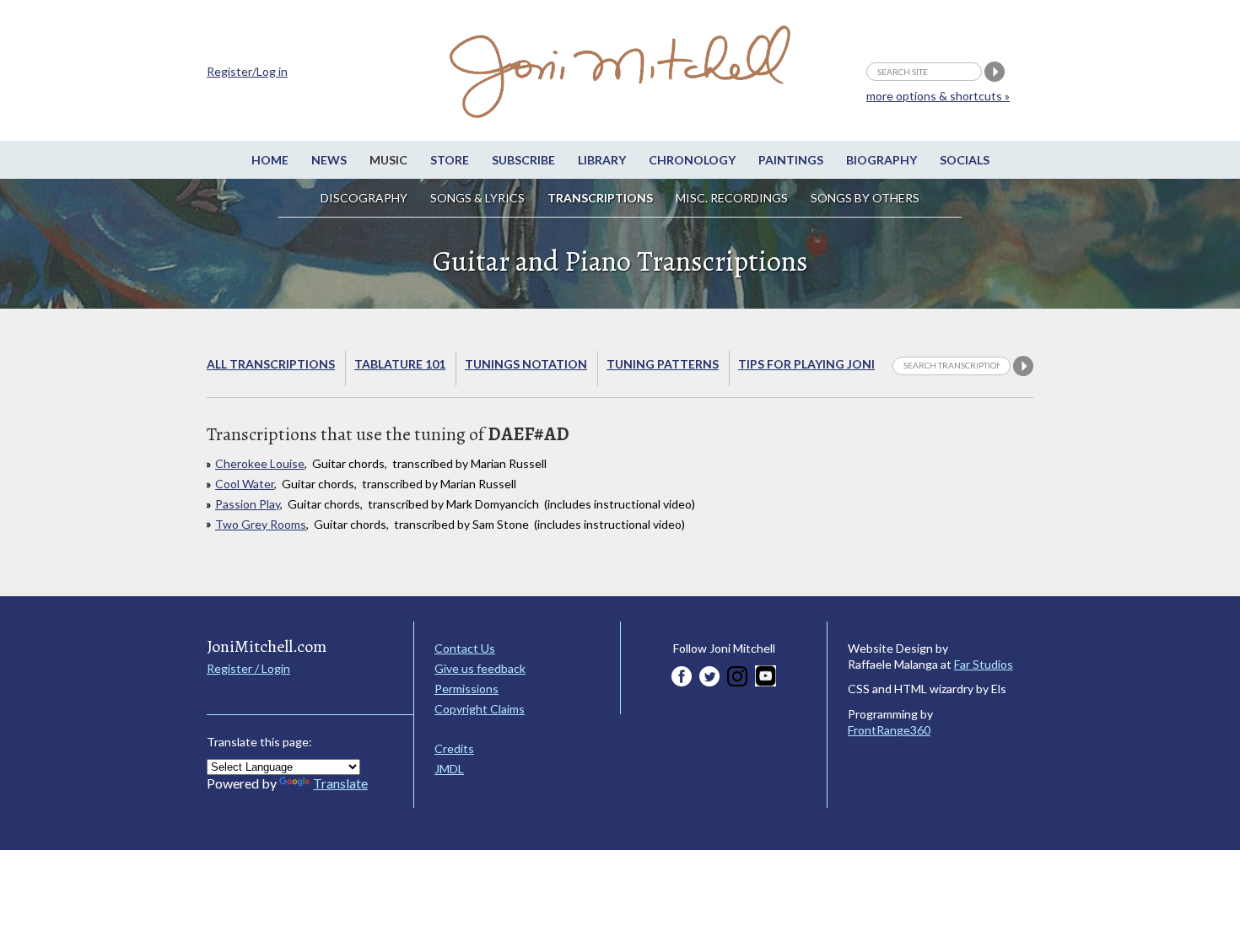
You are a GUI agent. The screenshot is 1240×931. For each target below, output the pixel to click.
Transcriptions (600, 198)
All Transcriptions (271, 364)
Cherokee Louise (260, 463)
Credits (454, 748)
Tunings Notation (526, 364)
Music (388, 160)
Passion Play (247, 504)
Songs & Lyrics (477, 198)
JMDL (449, 768)
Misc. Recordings (733, 198)
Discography (364, 198)
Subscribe (523, 160)
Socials (964, 160)
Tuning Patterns (663, 364)
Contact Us (464, 648)
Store (449, 160)
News (329, 160)
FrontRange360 (889, 730)
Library (602, 160)
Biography (881, 160)
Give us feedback (480, 668)
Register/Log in (247, 71)
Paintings (790, 160)
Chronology (692, 160)
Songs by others (865, 198)
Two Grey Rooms (260, 524)
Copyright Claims (479, 709)
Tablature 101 (399, 364)
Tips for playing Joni (806, 364)
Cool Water (244, 483)
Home (269, 160)
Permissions (466, 688)
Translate (340, 783)
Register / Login (248, 668)
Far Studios (983, 664)
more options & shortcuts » (938, 96)
